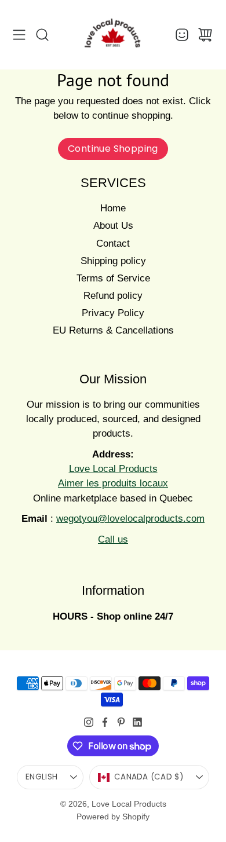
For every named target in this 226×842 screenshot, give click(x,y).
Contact (113, 243)
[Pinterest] (121, 722)
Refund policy (113, 295)
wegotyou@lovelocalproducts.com (130, 518)
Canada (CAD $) (148, 776)
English (41, 776)
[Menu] (19, 34)
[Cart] (205, 34)
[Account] (182, 34)
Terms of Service (113, 278)
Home (113, 208)
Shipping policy (113, 260)
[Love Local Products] (113, 35)
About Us (113, 225)
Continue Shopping (113, 148)
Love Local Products (129, 803)
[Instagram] (88, 722)
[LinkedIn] (137, 722)
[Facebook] (105, 722)
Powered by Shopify (113, 816)
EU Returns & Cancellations (113, 330)
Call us (113, 539)
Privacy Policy (113, 313)
